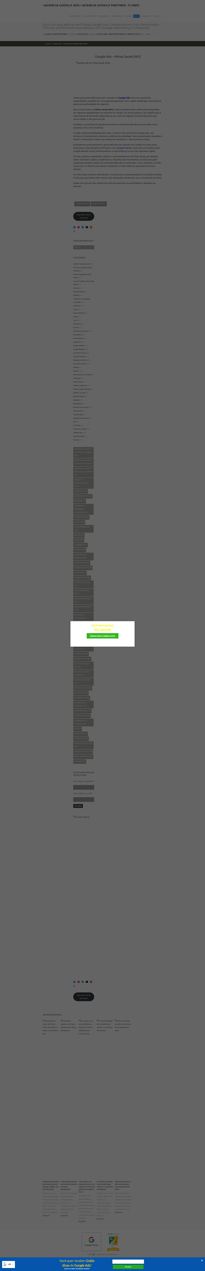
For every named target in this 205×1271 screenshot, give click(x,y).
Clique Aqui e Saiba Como (102, 635)
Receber (128, 1267)
